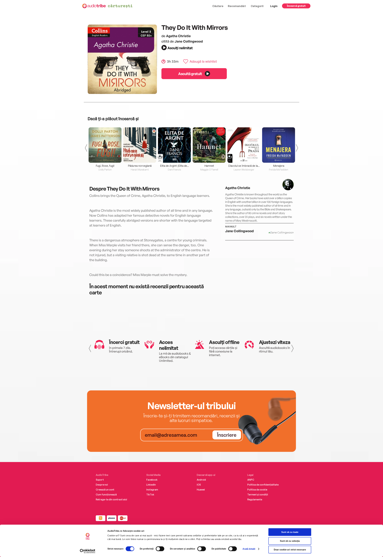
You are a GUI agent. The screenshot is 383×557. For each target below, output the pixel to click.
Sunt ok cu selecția (290, 541)
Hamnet (209, 165)
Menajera (278, 165)
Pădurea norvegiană (140, 165)
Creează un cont (105, 489)
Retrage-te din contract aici (111, 499)
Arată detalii (249, 549)
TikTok (150, 494)
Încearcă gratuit (296, 5)
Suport (100, 479)
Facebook (152, 479)
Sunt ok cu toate (289, 532)
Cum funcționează (106, 494)
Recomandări (237, 6)
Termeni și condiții (257, 494)
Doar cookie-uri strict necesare (290, 549)
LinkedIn (151, 484)
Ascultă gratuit (190, 73)
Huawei (201, 489)
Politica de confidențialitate (263, 484)
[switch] (160, 548)
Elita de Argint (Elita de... (174, 165)
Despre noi (102, 484)
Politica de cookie (257, 489)
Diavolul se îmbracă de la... (244, 165)
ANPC (250, 479)
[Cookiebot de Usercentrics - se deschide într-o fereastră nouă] (88, 551)
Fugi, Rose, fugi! (105, 165)
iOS (199, 484)
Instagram (152, 489)
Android (201, 479)
